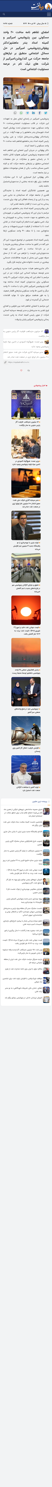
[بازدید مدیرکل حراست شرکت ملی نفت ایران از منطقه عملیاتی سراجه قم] (46, 961)
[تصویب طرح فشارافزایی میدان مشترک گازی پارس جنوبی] (46, 843)
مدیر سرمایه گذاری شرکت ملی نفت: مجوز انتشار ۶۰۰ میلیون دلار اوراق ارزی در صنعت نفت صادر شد (26, 503)
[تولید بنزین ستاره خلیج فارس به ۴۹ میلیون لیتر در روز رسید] (46, 862)
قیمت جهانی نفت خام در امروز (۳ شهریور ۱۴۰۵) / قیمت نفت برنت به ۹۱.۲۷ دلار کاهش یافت (27, 630)
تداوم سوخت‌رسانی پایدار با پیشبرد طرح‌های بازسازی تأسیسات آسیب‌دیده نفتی (22, 923)
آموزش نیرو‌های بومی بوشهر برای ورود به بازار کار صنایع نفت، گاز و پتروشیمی (24, 881)
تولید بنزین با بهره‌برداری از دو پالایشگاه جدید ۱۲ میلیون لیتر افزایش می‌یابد (26, 546)
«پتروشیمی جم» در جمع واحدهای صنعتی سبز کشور (27, 711)
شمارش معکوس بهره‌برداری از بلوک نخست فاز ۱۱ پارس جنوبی (24, 891)
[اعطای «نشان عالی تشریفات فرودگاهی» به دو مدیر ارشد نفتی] (46, 990)
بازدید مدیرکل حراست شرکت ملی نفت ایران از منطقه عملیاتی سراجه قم (23, 961)
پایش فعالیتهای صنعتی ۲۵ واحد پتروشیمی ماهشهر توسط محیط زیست (26, 671)
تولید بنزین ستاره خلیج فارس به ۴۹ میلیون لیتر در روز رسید (22, 862)
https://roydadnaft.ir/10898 (16, 362)
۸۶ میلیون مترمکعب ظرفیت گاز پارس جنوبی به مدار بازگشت (28, 424)
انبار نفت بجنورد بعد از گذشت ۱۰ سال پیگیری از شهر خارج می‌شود (23, 932)
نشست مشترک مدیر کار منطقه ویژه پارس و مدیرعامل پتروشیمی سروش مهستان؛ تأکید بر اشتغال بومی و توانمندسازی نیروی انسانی (22, 911)
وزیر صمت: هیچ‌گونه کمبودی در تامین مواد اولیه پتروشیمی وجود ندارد (26, 463)
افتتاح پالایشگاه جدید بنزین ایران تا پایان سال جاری (22, 831)
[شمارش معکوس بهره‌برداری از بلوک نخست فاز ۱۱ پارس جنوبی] (46, 891)
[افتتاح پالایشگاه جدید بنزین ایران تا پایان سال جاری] (46, 833)
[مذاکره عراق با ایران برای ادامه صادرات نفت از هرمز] (46, 970)
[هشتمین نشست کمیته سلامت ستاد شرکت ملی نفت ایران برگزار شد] (46, 824)
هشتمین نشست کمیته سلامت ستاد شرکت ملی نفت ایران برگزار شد (22, 824)
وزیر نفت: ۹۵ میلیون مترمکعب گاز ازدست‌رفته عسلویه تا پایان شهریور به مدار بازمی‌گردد (22, 952)
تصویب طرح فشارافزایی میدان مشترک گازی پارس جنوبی (23, 843)
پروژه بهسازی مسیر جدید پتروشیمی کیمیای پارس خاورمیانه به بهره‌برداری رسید (24, 900)
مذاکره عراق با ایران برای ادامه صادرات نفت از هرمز (23, 969)
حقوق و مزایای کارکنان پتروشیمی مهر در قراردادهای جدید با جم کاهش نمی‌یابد (26, 588)
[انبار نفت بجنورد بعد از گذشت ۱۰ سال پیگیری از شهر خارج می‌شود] (46, 932)
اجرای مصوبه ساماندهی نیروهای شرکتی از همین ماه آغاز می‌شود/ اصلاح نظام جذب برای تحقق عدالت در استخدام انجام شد (23, 812)
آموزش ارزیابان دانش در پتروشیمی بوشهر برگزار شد (23, 998)
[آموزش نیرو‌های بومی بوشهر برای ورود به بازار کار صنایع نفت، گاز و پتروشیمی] (46, 881)
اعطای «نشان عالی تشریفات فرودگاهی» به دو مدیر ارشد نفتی (23, 990)
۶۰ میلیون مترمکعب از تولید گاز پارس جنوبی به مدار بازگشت (23, 852)
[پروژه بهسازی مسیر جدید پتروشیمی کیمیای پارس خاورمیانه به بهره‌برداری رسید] (46, 900)
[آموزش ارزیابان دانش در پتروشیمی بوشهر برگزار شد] (46, 999)
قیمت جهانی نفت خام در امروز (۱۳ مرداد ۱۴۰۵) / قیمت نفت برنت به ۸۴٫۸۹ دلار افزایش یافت (24, 872)
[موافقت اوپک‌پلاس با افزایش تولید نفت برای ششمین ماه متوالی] (46, 980)
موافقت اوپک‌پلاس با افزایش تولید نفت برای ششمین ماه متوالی (22, 980)
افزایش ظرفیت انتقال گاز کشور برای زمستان (26, 750)
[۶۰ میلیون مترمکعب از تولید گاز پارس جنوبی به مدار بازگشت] (46, 852)
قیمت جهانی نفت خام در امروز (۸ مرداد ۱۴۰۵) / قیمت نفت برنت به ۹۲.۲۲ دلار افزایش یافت (22, 942)
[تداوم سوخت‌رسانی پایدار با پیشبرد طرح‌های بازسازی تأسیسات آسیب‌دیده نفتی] (46, 922)
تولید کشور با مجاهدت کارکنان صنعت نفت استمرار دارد (28, 789)
